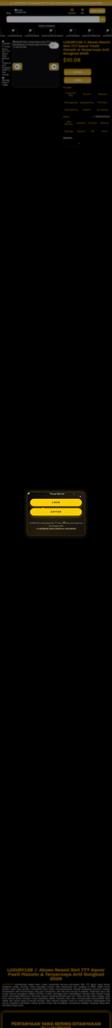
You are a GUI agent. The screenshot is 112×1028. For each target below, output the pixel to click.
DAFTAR (56, 512)
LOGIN (56, 502)
